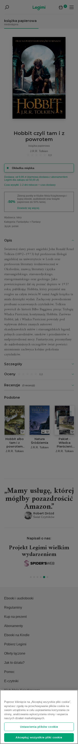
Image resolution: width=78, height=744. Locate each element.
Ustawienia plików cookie (39, 726)
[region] (39, 717)
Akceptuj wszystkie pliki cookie (39, 737)
